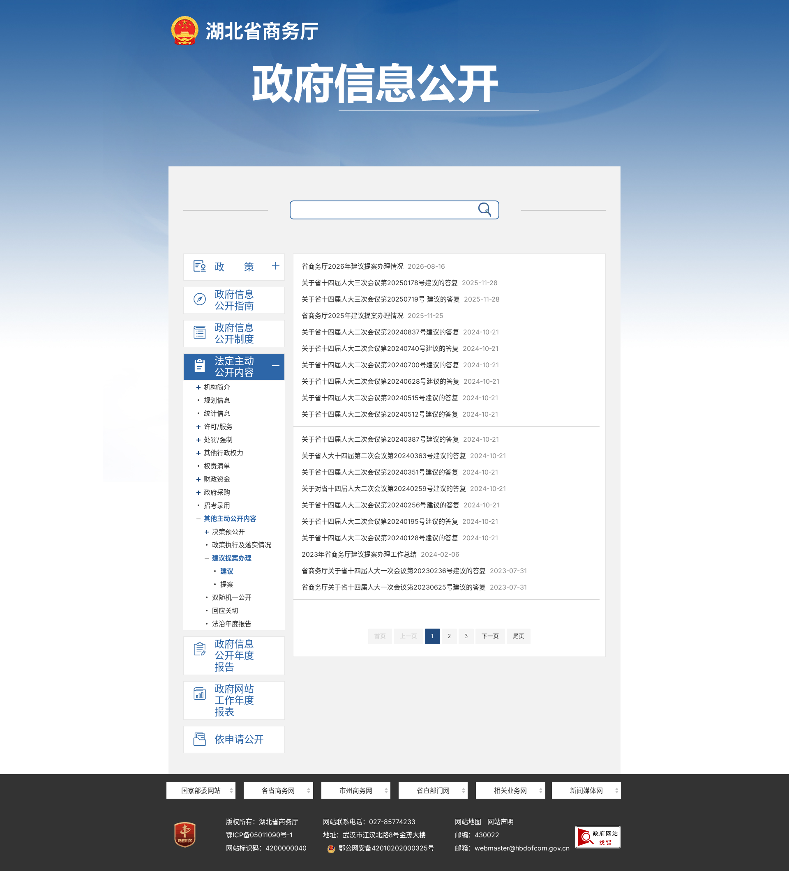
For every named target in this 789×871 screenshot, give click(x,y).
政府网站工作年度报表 (234, 700)
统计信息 (217, 413)
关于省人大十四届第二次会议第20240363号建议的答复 (404, 456)
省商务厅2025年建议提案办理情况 (372, 315)
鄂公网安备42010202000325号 (384, 848)
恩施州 (356, 775)
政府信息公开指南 (234, 300)
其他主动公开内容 (230, 518)
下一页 (490, 636)
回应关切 (225, 610)
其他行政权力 (223, 453)
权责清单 (217, 466)
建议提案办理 (231, 558)
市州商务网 (355, 790)
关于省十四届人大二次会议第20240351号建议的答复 (400, 472)
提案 (226, 584)
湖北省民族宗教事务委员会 (433, 775)
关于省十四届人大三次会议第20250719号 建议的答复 (401, 299)
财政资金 (217, 479)
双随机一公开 (231, 597)
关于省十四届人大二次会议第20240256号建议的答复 (400, 505)
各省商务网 (278, 790)
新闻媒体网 (586, 790)
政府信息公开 (394, 110)
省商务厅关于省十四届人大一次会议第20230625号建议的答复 (414, 587)
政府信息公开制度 (234, 333)
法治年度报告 (231, 624)
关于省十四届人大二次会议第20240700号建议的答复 (400, 365)
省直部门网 (433, 790)
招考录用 (217, 505)
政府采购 (217, 492)
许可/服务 (218, 426)
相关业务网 (510, 790)
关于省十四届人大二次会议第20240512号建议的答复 (400, 414)
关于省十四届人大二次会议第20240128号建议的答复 (400, 538)
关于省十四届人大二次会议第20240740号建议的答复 (400, 348)
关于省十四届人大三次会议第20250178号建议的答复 (400, 283)
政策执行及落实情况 (241, 545)
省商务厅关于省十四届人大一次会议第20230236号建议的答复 (414, 571)
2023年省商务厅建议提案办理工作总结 (380, 554)
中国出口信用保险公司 (510, 775)
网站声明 (500, 822)
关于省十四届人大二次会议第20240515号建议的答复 (400, 398)
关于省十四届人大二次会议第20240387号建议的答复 (400, 439)
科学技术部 (201, 775)
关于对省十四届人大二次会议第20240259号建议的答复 (404, 488)
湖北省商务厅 (262, 30)
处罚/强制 (218, 440)
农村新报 (586, 775)
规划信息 (217, 400)
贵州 (278, 775)
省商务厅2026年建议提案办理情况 (373, 266)
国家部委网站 (201, 790)
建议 (226, 571)
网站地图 (468, 822)
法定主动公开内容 (234, 366)
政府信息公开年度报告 (234, 655)
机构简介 (217, 387)
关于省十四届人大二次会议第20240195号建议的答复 (400, 521)
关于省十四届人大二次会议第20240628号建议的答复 (400, 381)
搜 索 (483, 210)
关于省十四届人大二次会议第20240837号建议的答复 (400, 332)
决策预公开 (228, 532)
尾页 (518, 636)
